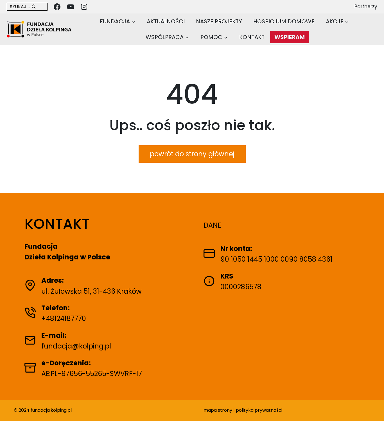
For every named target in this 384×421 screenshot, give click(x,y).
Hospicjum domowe (284, 21)
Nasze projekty (219, 21)
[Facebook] (57, 6)
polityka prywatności (259, 410)
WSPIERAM (289, 37)
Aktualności (166, 21)
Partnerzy (365, 6)
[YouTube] (70, 6)
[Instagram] (84, 6)
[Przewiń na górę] (373, 407)
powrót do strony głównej (192, 154)
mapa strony (218, 410)
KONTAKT (252, 37)
